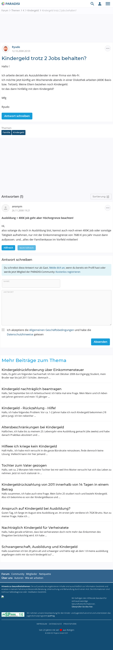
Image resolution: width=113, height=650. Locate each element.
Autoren (18, 578)
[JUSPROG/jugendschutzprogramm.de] (12, 614)
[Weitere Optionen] (107, 48)
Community (17, 574)
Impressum (42, 623)
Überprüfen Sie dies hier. (82, 606)
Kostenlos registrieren (68, 271)
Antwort (9, 292)
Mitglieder (31, 574)
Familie (6, 132)
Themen (15, 10)
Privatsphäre (70, 623)
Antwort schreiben (17, 116)
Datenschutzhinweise (20, 334)
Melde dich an (57, 267)
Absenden (100, 341)
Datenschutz (55, 623)
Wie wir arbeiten (34, 578)
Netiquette (45, 574)
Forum (4, 10)
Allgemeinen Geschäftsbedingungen (51, 330)
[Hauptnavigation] (108, 3)
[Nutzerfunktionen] (99, 3)
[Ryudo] (7, 48)
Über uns (7, 578)
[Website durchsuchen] (92, 3)
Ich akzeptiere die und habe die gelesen (49, 332)
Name (7, 281)
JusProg (51, 615)
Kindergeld (33, 10)
